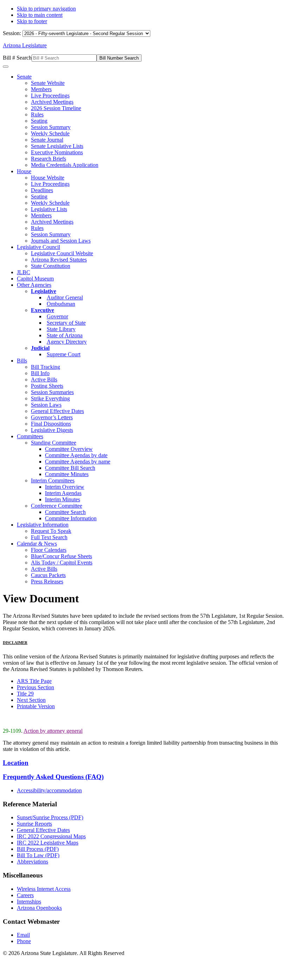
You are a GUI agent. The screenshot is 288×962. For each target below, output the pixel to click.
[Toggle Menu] (5, 67)
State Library (61, 329)
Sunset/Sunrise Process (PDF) (50, 817)
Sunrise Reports (34, 824)
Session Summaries (52, 392)
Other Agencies (34, 285)
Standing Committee (53, 443)
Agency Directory (67, 342)
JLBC (23, 272)
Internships (29, 902)
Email (23, 935)
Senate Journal (47, 140)
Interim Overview (64, 487)
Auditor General (65, 297)
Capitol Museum (35, 279)
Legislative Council (38, 247)
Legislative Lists (49, 209)
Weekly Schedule (50, 133)
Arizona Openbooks (39, 908)
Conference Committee (56, 506)
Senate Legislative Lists (57, 146)
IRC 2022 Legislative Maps (47, 843)
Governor (57, 316)
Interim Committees (52, 480)
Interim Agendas (63, 493)
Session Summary (51, 127)
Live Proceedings (50, 96)
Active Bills (44, 379)
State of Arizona (65, 335)
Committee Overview (69, 449)
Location (15, 762)
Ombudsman (61, 304)
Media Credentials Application (64, 165)
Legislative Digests (52, 430)
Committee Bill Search (70, 468)
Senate (24, 77)
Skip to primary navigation (46, 9)
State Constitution (50, 266)
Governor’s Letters (52, 417)
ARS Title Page (34, 681)
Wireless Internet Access (44, 889)
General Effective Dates (57, 411)
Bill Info (40, 373)
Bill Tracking (45, 367)
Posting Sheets (47, 386)
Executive (42, 310)
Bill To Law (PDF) (38, 855)
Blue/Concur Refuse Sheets (61, 556)
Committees (30, 436)
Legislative (43, 291)
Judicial (40, 348)
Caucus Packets (48, 575)
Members (41, 89)
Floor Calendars (48, 550)
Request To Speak (51, 531)
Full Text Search (49, 537)
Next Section (31, 700)
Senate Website (48, 83)
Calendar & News (37, 544)
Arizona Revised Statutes (59, 260)
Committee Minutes (67, 474)
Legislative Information (42, 525)
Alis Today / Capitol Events (61, 562)
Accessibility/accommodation (49, 790)
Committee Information (71, 518)
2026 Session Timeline (56, 108)
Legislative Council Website (62, 253)
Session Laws (46, 405)
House (24, 171)
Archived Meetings (52, 102)
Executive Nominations (57, 152)
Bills (22, 361)
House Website (47, 178)
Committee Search (65, 512)
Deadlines (42, 190)
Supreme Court (63, 354)
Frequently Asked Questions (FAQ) (53, 776)
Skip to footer (32, 21)
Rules (37, 114)
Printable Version (36, 706)
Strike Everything (50, 398)
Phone (24, 941)
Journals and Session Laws (61, 241)
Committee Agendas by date (76, 455)
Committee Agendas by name (77, 462)
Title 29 (25, 694)
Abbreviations (32, 862)
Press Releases (47, 581)
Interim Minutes (62, 499)
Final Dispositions (51, 424)
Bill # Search (17, 58)
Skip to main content (40, 15)
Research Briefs (48, 159)
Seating (39, 121)
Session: (12, 33)
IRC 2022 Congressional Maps (51, 836)
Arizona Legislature (25, 45)
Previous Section (35, 687)
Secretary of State (66, 323)
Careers (25, 895)
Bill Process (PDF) (38, 849)
